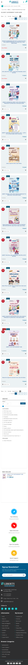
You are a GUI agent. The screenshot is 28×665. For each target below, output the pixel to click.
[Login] (23, 2)
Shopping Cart (19, 616)
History (17, 625)
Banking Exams (5, 645)
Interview (4, 656)
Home (3, 616)
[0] (26, 2)
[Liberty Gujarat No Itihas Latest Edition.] (14, 162)
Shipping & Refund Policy (21, 632)
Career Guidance (5, 647)
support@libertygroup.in (8, 601)
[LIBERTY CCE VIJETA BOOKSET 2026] (14, 345)
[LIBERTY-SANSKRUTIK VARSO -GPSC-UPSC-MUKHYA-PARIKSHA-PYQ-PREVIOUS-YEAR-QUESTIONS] (14, 100)
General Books (5, 649)
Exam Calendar (5, 625)
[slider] (3, 406)
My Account (18, 621)
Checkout (18, 618)
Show (2, 16)
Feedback (4, 630)
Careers (3, 632)
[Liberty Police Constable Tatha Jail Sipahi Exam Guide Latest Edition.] (14, 284)
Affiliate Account (19, 637)
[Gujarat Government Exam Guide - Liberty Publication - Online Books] (14, 2)
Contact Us (4, 635)
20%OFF (3, 26)
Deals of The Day (5, 628)
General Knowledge (6, 652)
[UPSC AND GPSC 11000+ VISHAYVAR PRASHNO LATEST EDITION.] (14, 70)
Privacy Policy (19, 628)
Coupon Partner (5, 637)
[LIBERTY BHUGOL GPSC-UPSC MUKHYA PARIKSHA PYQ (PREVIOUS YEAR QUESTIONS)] (14, 192)
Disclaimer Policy (19, 635)
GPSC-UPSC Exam (6, 654)
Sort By (9, 16)
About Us (4, 618)
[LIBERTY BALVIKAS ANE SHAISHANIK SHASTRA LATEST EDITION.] (14, 253)
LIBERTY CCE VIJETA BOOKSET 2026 (15, 474)
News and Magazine (6, 623)
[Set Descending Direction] (20, 16)
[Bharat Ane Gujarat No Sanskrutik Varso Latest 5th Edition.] (14, 376)
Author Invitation (5, 621)
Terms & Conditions (20, 630)
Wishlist (17, 623)
